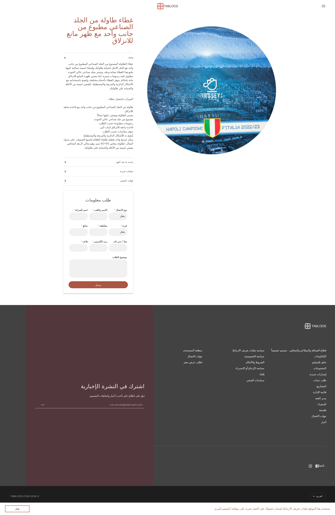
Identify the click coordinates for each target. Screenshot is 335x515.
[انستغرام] (310, 466)
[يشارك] (39, 405)
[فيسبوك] (317, 466)
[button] (222, 508)
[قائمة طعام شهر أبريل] (321, 6)
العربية (318, 496)
